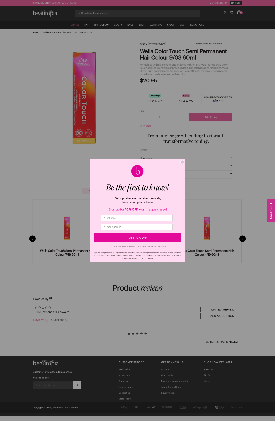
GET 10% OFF (138, 237)
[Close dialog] (182, 162)
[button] (271, 210)
